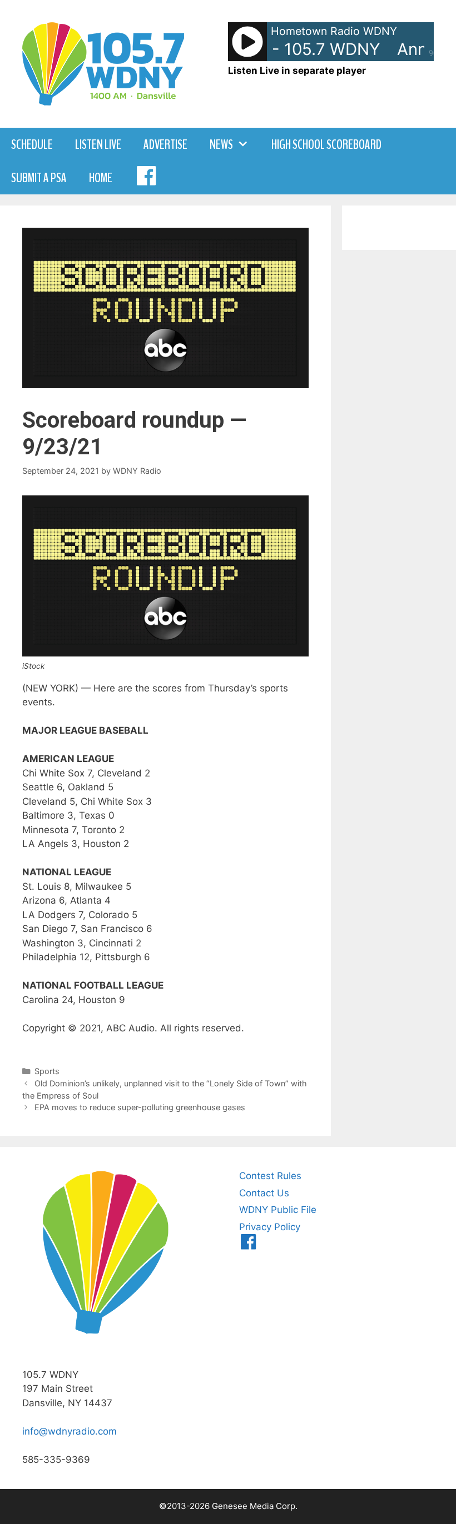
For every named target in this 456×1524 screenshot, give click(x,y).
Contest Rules (270, 1175)
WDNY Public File (277, 1209)
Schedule (32, 144)
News (221, 144)
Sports (47, 1071)
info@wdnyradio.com (69, 1431)
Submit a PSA (39, 178)
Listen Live (98, 144)
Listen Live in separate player (297, 70)
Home (100, 178)
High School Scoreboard (326, 144)
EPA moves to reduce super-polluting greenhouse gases (139, 1107)
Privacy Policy (269, 1226)
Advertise (165, 144)
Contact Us (264, 1193)
